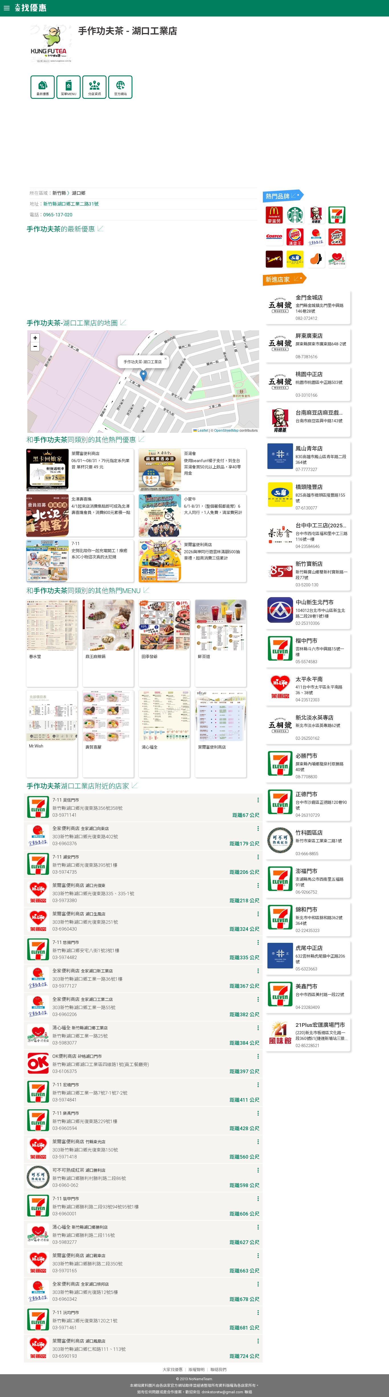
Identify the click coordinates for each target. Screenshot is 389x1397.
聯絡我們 (218, 1369)
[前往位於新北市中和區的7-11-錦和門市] (280, 928)
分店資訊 (94, 94)
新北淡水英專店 (314, 717)
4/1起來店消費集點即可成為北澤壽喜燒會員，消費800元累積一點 (100, 509)
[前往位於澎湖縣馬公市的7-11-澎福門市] (280, 890)
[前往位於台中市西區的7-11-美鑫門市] (280, 1005)
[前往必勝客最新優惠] (337, 244)
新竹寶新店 (309, 564)
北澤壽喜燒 (81, 499)
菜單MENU (68, 94)
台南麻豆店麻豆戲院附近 (325, 412)
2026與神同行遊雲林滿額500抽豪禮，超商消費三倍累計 (212, 555)
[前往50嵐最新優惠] (295, 266)
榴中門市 (306, 641)
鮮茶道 (204, 656)
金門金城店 (309, 297)
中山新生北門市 (314, 602)
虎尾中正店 (309, 948)
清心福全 (149, 747)
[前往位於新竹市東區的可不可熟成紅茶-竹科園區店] (280, 851)
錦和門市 (306, 909)
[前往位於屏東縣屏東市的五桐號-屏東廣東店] (280, 354)
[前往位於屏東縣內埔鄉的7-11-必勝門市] (280, 774)
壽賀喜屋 (93, 747)
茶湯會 (190, 453)
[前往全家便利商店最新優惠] (316, 244)
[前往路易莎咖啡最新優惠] (316, 266)
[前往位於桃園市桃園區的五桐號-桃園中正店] (280, 393)
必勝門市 (306, 756)
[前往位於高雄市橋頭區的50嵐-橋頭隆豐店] (280, 506)
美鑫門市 (306, 986)
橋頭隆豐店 (309, 487)
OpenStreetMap (226, 430)
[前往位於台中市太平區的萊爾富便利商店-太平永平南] (280, 698)
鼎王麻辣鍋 (95, 656)
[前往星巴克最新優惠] (295, 222)
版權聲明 (196, 1369)
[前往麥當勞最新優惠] (274, 222)
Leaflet (202, 430)
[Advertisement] (143, 146)
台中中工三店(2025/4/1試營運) (333, 525)
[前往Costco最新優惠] (274, 244)
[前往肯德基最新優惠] (316, 222)
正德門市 (306, 794)
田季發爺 (149, 656)
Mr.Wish (36, 746)
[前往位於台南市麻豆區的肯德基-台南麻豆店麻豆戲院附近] (280, 431)
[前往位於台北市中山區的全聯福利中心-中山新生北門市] (280, 621)
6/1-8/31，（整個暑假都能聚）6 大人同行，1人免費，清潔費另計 (213, 509)
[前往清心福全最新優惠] (337, 266)
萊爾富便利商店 (85, 453)
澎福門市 (306, 871)
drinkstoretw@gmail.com (222, 1392)
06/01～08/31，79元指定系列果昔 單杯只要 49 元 (100, 464)
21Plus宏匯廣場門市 (320, 1025)
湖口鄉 (78, 193)
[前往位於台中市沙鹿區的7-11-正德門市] (280, 813)
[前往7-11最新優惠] (337, 222)
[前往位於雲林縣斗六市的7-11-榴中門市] (280, 659)
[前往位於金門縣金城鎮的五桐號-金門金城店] (280, 316)
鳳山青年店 (309, 448)
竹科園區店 (309, 832)
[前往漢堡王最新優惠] (295, 244)
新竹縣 (59, 193)
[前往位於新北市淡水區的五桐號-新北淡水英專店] (280, 736)
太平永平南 (309, 679)
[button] (143, 376)
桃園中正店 (309, 374)
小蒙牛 (190, 499)
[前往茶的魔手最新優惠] (274, 266)
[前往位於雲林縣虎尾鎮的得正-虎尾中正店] (280, 967)
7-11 (75, 543)
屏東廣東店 (309, 336)
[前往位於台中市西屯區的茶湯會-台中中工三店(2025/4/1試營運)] (280, 544)
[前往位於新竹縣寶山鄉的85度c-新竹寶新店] (280, 582)
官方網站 (120, 94)
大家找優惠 (173, 1369)
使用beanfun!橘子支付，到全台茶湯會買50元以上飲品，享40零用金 (212, 467)
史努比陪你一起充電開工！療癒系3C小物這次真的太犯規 (99, 554)
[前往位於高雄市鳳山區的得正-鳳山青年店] (280, 467)
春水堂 (35, 656)
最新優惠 (42, 94)
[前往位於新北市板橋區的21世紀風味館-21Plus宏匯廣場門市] (280, 1043)
